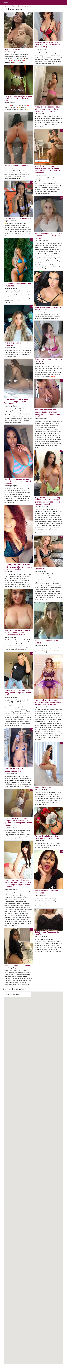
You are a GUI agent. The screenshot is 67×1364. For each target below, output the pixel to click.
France (14, 6)
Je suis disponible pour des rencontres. (46, 892)
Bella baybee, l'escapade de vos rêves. (47, 933)
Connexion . (40, 569)
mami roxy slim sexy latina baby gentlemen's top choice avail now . (18, 98)
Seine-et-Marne (23, 6)
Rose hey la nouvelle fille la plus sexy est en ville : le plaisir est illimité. (48, 236)
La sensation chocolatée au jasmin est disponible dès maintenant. (16, 401)
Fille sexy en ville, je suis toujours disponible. (14, 770)
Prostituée (7, 6)
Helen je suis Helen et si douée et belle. (48, 642)
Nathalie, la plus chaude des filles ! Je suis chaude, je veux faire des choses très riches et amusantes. (48, 169)
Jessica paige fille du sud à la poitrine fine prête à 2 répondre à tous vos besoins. (18, 567)
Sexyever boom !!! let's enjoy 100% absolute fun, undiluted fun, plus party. (47, 44)
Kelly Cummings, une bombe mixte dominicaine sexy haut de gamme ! (18, 481)
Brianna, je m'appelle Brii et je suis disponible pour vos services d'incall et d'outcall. (17, 632)
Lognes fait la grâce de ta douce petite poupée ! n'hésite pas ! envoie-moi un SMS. (48, 702)
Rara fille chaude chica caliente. (18, 965)
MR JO (6, 2)
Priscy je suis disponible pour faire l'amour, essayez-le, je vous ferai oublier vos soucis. (47, 109)
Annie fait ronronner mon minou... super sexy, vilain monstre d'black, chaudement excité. (47, 413)
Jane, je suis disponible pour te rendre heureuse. (48, 308)
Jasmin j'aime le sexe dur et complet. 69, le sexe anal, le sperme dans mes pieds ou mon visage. (18, 821)
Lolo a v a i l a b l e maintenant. (17, 218)
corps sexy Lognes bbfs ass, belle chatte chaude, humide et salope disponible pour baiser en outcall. (17, 883)
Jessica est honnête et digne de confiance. (48, 360)
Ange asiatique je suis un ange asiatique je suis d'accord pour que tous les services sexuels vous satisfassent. (48, 500)
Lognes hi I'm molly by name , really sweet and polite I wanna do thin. (17, 692)
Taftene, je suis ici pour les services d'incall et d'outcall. (47, 837)
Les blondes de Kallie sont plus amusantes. (17, 285)
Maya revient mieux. (13, 49)
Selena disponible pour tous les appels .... (17, 344)
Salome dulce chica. (43, 787)
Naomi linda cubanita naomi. (16, 166)
